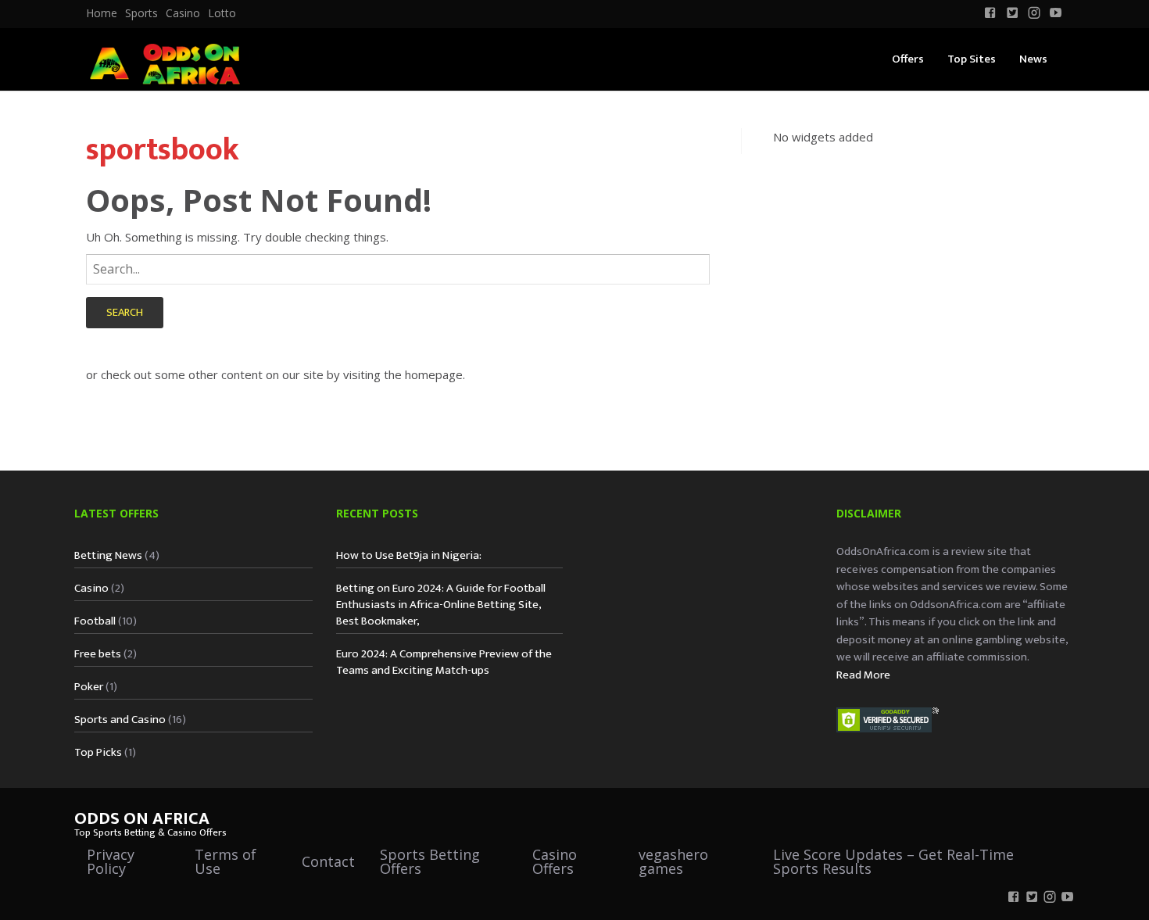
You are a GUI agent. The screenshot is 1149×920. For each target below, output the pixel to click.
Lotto (222, 13)
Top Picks (98, 752)
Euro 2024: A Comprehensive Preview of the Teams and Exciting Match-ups (444, 662)
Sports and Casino (120, 719)
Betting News (108, 555)
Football (95, 621)
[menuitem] (101, 13)
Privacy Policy (110, 861)
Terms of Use (225, 861)
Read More (863, 675)
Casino (183, 13)
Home (101, 13)
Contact (328, 861)
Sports (141, 13)
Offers (908, 59)
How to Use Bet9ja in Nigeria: (408, 555)
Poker (88, 686)
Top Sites (971, 59)
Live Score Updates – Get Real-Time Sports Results (893, 861)
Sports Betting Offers (430, 861)
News (1033, 59)
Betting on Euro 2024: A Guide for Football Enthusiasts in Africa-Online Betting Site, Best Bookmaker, (441, 604)
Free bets (97, 654)
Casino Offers (554, 861)
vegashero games (673, 861)
